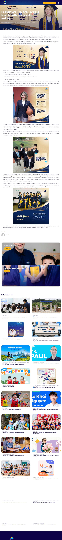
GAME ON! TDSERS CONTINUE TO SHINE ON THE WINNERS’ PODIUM (14, 340)
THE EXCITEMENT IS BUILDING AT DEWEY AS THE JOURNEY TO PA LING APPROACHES (15, 317)
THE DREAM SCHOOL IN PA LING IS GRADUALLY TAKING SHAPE (44, 502)
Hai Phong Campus (12, 314)
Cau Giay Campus (5, 314)
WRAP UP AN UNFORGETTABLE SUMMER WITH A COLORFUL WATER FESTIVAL (14, 525)
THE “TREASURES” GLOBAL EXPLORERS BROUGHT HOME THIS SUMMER (15, 478)
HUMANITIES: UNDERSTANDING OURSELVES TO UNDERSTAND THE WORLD (46, 363)
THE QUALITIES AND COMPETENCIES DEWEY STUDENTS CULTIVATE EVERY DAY (46, 341)
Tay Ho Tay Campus (7, 22)
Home (2, 22)
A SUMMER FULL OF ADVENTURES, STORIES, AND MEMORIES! (13, 432)
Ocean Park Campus (25, 314)
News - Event (5, 315)
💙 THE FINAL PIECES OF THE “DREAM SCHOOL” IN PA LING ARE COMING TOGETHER (45, 317)
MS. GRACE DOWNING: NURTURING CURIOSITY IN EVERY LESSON (44, 524)
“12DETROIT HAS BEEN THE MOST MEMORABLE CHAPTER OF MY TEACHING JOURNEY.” (46, 456)
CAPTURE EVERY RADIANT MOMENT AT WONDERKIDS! (12, 409)
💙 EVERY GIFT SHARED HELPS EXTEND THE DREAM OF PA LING (44, 387)
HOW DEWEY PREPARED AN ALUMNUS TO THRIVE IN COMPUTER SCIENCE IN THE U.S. (46, 410)
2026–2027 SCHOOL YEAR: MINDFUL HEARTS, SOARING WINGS (13, 364)
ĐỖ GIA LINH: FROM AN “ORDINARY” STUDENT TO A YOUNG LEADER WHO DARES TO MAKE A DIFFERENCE (45, 479)
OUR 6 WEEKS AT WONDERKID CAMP (9, 386)
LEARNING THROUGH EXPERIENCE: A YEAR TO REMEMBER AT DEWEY (14, 502)
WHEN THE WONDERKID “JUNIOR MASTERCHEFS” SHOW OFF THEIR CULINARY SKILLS (44, 433)
